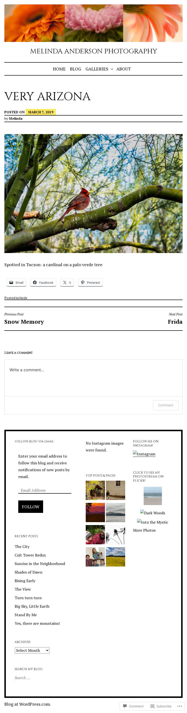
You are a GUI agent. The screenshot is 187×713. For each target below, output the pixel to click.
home (59, 69)
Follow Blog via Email (34, 442)
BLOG (75, 69)
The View (23, 589)
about (123, 69)
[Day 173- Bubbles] (115, 491)
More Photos (144, 530)
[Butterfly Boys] (95, 535)
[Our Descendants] (95, 557)
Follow (30, 506)
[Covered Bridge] (95, 491)
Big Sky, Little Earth (32, 606)
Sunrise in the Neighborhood (40, 563)
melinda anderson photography (93, 51)
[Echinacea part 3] (115, 535)
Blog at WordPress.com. (27, 704)
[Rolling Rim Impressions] (95, 513)
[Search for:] (46, 677)
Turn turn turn (28, 597)
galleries (96, 69)
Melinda (15, 118)
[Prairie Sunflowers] (115, 557)
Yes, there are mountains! (37, 623)
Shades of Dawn (28, 572)
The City (22, 546)
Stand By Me (26, 614)
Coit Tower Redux (30, 555)
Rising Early (25, 580)
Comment (165, 405)
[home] (115, 513)
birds (23, 297)
